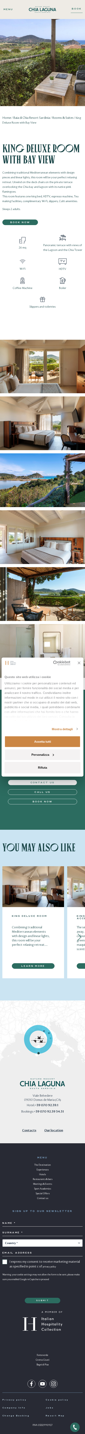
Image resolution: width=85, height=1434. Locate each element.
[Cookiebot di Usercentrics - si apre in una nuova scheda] (53, 663)
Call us (42, 792)
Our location (53, 1130)
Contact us (42, 783)
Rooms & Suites (63, 118)
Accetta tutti (42, 741)
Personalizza (40, 754)
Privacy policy (14, 1400)
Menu (8, 9)
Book (77, 9)
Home (6, 118)
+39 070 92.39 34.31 (49, 1111)
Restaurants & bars (42, 1179)
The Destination (42, 1165)
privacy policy (49, 1267)
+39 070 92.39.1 (46, 1105)
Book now (20, 222)
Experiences (43, 1170)
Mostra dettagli (62, 729)
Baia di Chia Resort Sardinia (31, 118)
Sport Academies (42, 1189)
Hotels (42, 1174)
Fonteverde (42, 1355)
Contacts (29, 1130)
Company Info (14, 1408)
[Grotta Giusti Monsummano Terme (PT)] (49, 1033)
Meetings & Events (42, 1184)
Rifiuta (42, 767)
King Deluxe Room (29, 916)
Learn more (33, 966)
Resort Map (55, 1416)
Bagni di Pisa (43, 1365)
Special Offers (43, 1193)
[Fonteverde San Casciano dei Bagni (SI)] (50, 1038)
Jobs (50, 1408)
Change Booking (15, 1416)
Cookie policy (57, 1400)
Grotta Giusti (42, 1360)
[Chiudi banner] (79, 663)
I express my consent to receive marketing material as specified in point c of (44, 1264)
